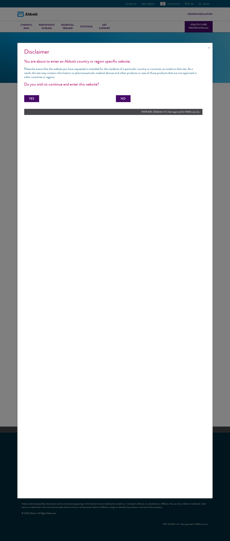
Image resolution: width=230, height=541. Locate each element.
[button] (31, 98)
